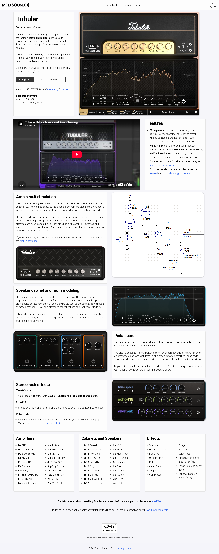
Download (55, 79)
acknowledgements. (158, 510)
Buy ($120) (25, 79)
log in (213, 3)
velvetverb (112, 5)
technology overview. (179, 173)
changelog (52, 89)
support (140, 5)
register (212, 6)
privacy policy (124, 548)
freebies (126, 5)
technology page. (29, 240)
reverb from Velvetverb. (162, 165)
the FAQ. (156, 501)
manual (65, 89)
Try (40, 79)
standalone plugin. (52, 423)
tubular (98, 5)
